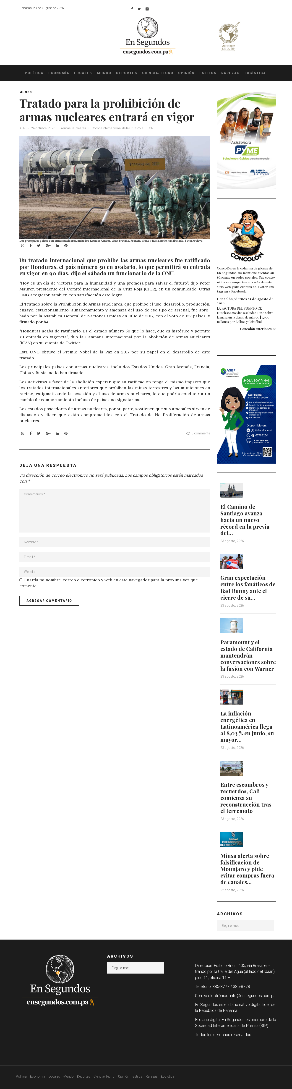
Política (34, 73)
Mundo (104, 73)
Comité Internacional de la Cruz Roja (117, 128)
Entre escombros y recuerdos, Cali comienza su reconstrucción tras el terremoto (245, 797)
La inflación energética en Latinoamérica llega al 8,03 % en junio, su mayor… (247, 726)
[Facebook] (132, 9)
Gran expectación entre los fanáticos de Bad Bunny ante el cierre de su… (247, 587)
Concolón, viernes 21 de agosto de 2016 (245, 301)
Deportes (126, 73)
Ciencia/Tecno (157, 73)
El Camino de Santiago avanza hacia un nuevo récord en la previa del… (244, 519)
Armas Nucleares (73, 128)
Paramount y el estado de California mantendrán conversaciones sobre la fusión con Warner (248, 655)
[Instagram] (147, 9)
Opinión (186, 73)
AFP (22, 128)
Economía (58, 73)
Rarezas (230, 73)
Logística (255, 73)
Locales (83, 73)
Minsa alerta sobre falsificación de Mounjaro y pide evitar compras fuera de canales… (247, 868)
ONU (152, 128)
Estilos (207, 73)
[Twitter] (139, 9)
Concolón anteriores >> (258, 329)
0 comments (201, 433)
